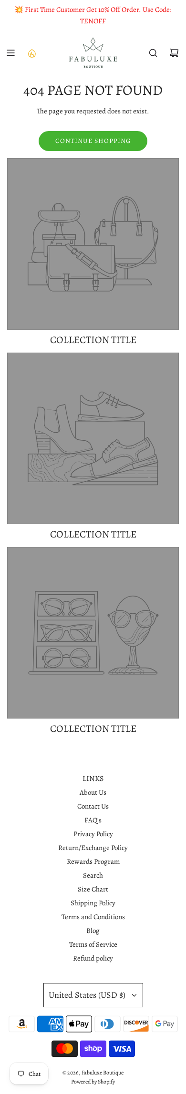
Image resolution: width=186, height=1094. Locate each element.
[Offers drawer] (31, 52)
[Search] (153, 52)
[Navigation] (10, 52)
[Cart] (174, 52)
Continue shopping (93, 140)
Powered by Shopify (93, 1081)
